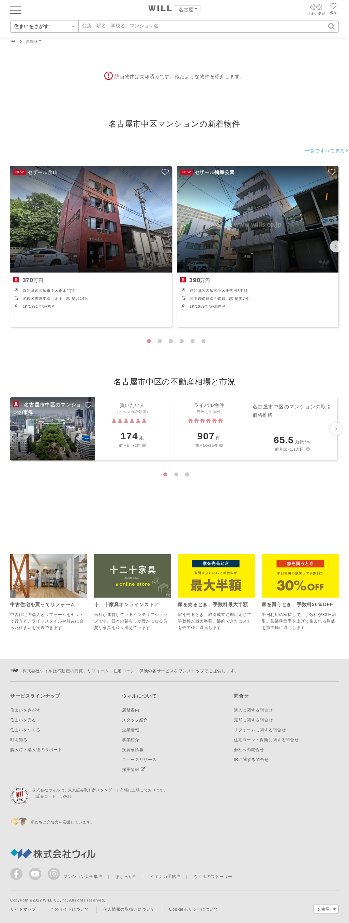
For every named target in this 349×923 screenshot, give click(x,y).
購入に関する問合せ (253, 710)
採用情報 (131, 769)
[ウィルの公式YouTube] (36, 875)
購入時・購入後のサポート (36, 749)
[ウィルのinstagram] (54, 874)
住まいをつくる (25, 730)
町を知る (19, 739)
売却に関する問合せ (253, 720)
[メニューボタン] (15, 9)
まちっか (124, 876)
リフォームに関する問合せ (260, 730)
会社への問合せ (249, 749)
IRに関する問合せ (251, 759)
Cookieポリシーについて (193, 909)
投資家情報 (133, 749)
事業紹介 (130, 739)
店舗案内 (130, 710)
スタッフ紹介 (135, 720)
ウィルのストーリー (213, 876)
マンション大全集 (80, 876)
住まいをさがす (25, 710)
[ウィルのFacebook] (18, 875)
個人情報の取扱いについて (129, 909)
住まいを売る (23, 720)
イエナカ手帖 (163, 876)
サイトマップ (23, 909)
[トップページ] (160, 9)
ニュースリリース (139, 759)
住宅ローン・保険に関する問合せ (266, 739)
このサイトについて (69, 909)
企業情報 (130, 730)
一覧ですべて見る (325, 150)
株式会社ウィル (12, 41)
